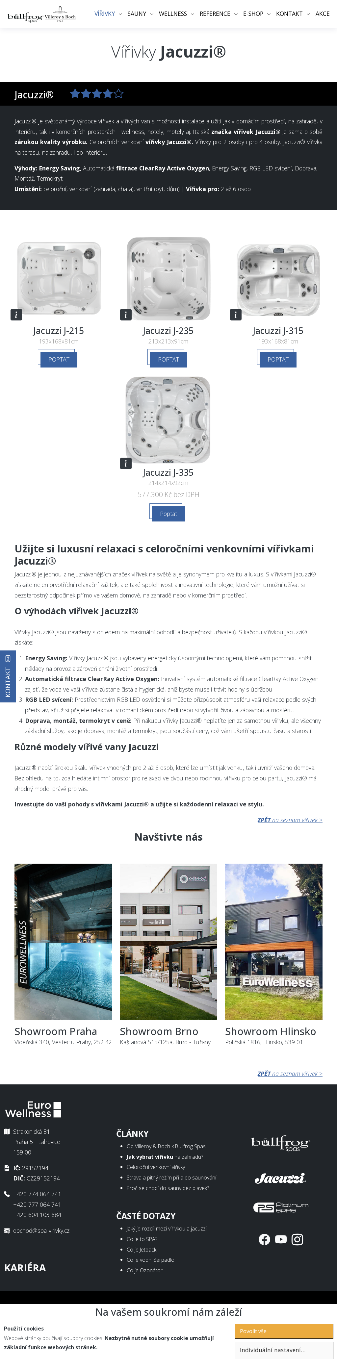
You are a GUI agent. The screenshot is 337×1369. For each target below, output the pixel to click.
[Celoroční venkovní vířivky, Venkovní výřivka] (280, 1142)
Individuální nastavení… (272, 1350)
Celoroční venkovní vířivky (156, 1167)
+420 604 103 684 (37, 1215)
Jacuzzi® (34, 94)
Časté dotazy (146, 1215)
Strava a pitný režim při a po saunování (171, 1177)
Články (132, 1133)
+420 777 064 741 (37, 1204)
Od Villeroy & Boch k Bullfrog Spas (166, 1146)
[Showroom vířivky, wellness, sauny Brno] (168, 944)
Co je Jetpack (141, 1249)
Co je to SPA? (142, 1239)
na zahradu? (165, 1156)
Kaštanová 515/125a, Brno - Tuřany (165, 1035)
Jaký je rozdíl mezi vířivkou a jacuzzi (167, 1228)
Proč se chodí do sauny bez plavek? (168, 1188)
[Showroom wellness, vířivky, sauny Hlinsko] (274, 944)
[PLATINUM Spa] (280, 1206)
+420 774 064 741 (37, 1194)
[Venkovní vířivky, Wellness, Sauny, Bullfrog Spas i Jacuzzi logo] (42, 14)
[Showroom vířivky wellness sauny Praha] (63, 944)
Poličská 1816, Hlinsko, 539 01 (270, 1035)
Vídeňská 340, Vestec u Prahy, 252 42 (63, 1035)
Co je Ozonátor (145, 1270)
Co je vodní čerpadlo (150, 1259)
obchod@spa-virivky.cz (41, 1230)
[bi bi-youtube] (281, 1239)
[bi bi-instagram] (297, 1239)
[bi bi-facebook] (264, 1239)
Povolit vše (253, 1331)
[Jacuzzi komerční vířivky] (280, 1177)
